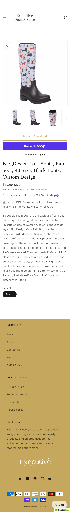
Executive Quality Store (38, 506)
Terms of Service (17, 394)
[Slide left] (3, 118)
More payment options (35, 154)
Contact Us (13, 349)
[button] (4, 17)
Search (11, 334)
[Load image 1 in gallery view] (16, 117)
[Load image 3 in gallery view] (53, 117)
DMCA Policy (14, 365)
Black (9, 294)
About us (12, 342)
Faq (9, 357)
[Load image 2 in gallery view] (35, 117)
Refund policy (15, 409)
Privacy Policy (15, 386)
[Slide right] (66, 118)
